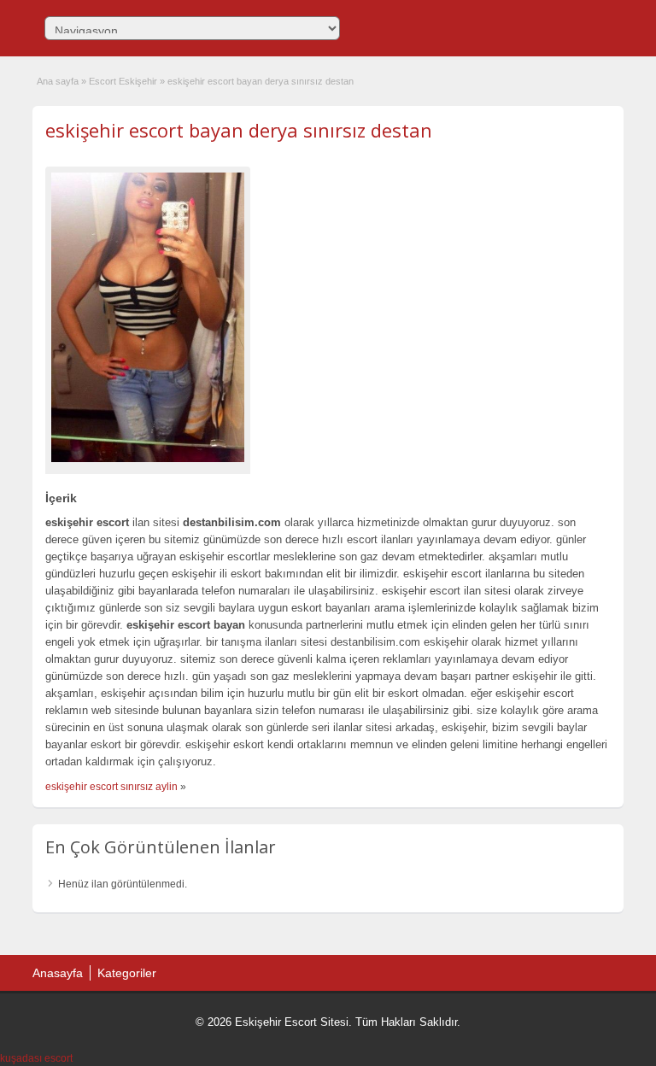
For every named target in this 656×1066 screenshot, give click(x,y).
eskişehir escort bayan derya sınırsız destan (238, 130)
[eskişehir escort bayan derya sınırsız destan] (147, 317)
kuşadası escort (36, 1058)
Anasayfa (57, 973)
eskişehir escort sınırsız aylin (111, 787)
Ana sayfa (58, 81)
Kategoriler (126, 973)
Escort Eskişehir (123, 81)
